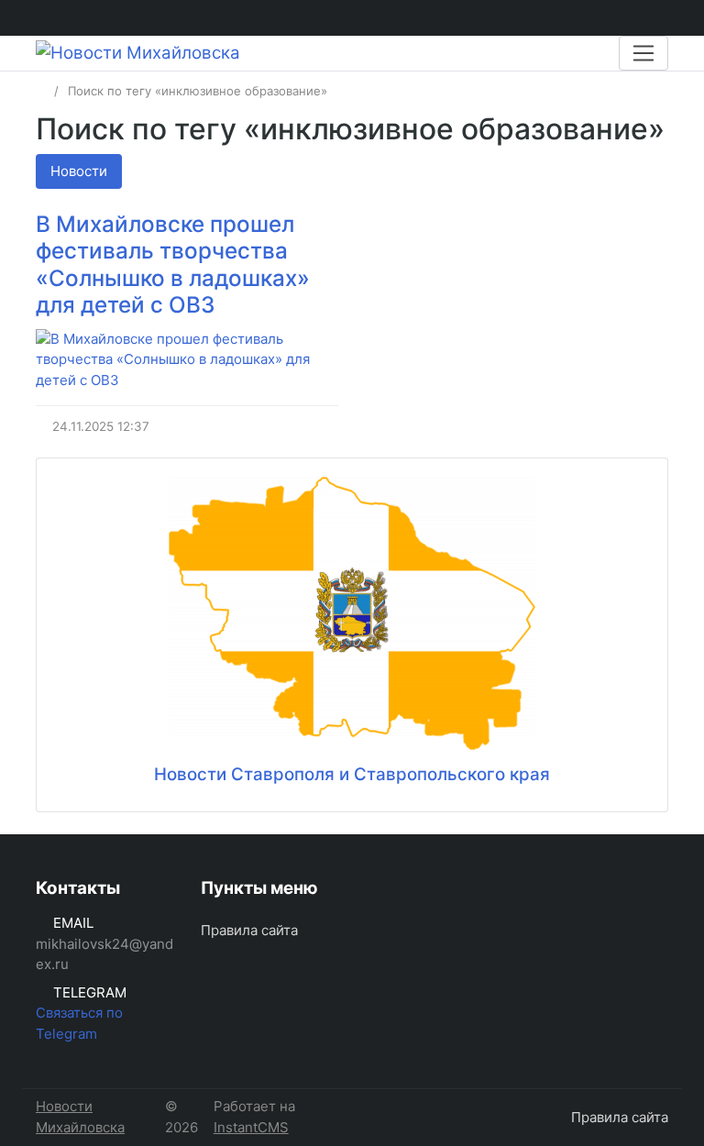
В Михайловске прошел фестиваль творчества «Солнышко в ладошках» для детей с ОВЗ (173, 264)
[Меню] (643, 53)
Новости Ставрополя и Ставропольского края (352, 774)
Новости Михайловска (80, 1116)
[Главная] (42, 90)
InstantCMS (251, 1127)
